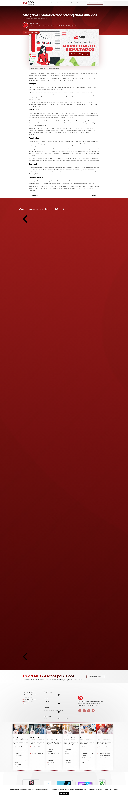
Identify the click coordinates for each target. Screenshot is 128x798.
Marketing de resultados (31, 32)
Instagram (43, 186)
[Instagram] (88, 710)
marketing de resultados (53, 68)
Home (24, 18)
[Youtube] (93, 710)
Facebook (52, 186)
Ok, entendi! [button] (64, 793)
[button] (25, 219)
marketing (42, 68)
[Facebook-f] (79, 710)
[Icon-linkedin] (84, 710)
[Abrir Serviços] (67, 3)
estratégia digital (34, 68)
